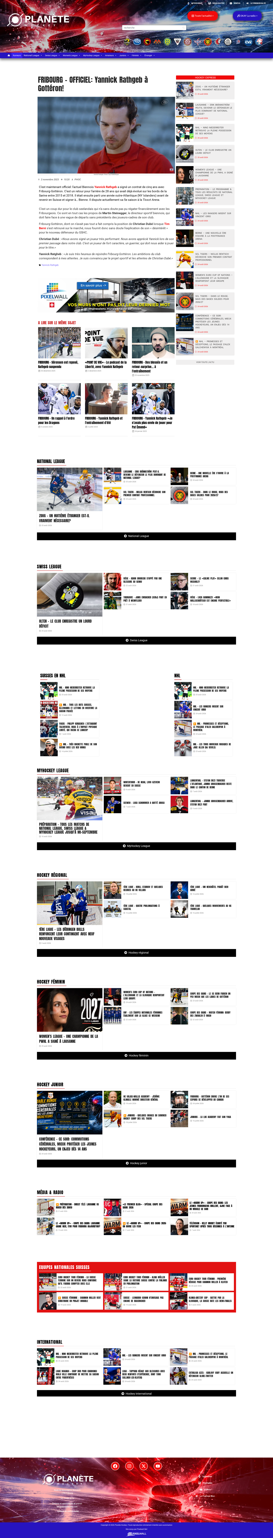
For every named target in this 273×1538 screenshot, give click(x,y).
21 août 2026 (198, 585)
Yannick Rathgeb (105, 187)
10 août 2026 (47, 836)
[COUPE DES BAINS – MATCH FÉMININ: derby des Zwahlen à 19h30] (179, 1015)
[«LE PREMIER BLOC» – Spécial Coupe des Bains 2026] (112, 1207)
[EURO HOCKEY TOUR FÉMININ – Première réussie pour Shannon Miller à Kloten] (178, 1282)
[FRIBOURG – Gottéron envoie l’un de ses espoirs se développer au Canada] (179, 1099)
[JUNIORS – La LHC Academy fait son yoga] (179, 1118)
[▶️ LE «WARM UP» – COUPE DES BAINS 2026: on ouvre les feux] (112, 1226)
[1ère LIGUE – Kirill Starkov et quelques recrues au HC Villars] (112, 890)
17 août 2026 (129, 1230)
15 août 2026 (131, 1305)
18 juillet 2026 (131, 894)
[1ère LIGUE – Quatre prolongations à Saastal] (112, 909)
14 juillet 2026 (67, 751)
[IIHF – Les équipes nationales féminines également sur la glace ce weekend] (112, 1015)
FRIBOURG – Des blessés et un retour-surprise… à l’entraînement (149, 366)
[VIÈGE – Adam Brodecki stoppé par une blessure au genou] (112, 581)
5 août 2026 (197, 808)
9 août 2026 (46, 943)
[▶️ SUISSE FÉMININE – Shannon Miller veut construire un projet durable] (48, 1301)
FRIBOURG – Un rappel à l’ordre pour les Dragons (56, 420)
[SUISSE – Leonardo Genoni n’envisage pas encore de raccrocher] (113, 1301)
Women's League (70, 55)
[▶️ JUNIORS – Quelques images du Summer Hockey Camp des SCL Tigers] (112, 1118)
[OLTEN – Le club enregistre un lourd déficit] (185, 154)
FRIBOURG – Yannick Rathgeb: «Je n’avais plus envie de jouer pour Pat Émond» (152, 422)
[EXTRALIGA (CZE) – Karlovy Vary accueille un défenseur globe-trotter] (178, 1376)
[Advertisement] (205, 385)
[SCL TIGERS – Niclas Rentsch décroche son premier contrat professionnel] (185, 259)
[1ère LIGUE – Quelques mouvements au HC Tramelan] (179, 909)
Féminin (135, 55)
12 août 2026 (67, 715)
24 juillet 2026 (198, 1103)
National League (31, 55)
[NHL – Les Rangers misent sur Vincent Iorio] (185, 217)
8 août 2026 (130, 789)
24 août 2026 (202, 221)
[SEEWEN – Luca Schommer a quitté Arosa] (112, 804)
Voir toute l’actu (205, 362)
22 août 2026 (131, 585)
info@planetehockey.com (67, 1507)
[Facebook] (115, 1466)
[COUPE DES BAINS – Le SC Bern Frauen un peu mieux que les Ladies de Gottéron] (179, 997)
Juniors (122, 55)
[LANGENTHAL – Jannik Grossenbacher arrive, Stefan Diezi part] (179, 804)
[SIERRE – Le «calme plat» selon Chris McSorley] (179, 581)
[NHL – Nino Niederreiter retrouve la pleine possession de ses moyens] (185, 133)
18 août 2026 (198, 604)
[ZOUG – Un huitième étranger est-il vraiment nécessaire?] (185, 90)
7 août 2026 (197, 791)
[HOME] (9, 55)
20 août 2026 (196, 1213)
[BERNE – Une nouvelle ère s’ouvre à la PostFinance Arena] (185, 238)
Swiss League (51, 55)
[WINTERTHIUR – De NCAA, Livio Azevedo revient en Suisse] (112, 785)
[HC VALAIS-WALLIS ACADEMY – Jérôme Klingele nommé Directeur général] (112, 1099)
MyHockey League (91, 55)
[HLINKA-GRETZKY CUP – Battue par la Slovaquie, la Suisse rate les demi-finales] (178, 1301)
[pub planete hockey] (106, 295)
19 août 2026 (62, 1230)
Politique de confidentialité (68, 1511)
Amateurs (109, 55)
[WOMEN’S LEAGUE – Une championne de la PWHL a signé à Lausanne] (185, 175)
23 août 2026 (201, 751)
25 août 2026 (202, 94)
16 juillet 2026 (198, 894)
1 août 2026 (66, 734)
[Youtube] (158, 1466)
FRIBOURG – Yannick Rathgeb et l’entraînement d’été (104, 420)
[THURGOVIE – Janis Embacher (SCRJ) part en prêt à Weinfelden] (112, 600)
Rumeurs (17, 55)
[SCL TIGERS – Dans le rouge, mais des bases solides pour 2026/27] (185, 301)
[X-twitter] (143, 1466)
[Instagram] (129, 1466)
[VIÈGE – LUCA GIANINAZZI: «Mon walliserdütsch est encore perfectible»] (179, 600)
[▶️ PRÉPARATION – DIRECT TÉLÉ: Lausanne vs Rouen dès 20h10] (45, 1207)
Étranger (148, 55)
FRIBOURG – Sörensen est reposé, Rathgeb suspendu (58, 364)
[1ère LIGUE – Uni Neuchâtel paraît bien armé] (179, 890)
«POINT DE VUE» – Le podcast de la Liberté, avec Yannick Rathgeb (106, 364)
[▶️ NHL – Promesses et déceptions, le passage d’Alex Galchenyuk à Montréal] (185, 346)
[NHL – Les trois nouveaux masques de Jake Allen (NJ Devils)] (183, 747)
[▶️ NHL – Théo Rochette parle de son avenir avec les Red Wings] (49, 747)
